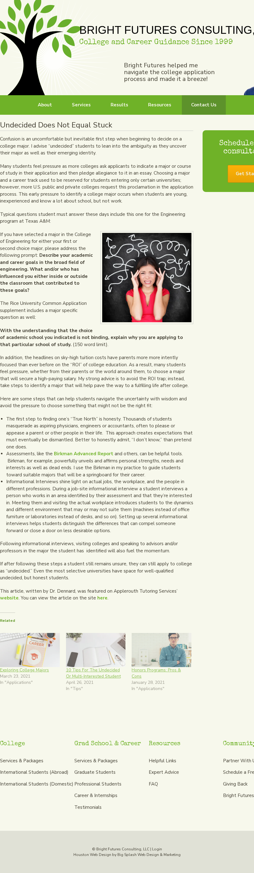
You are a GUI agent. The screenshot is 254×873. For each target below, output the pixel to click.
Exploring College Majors (24, 670)
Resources (159, 105)
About (45, 105)
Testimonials (88, 807)
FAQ (153, 784)
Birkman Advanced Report (83, 454)
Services (81, 105)
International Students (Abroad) (34, 772)
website (9, 598)
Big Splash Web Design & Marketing (149, 854)
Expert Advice (164, 772)
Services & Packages (21, 761)
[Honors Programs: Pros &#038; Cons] (161, 650)
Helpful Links (162, 761)
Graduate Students (95, 772)
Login (157, 849)
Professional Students (97, 784)
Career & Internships (95, 795)
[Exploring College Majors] (30, 650)
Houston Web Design (92, 854)
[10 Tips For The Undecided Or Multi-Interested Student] (96, 650)
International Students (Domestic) (36, 784)
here (102, 598)
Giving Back (235, 784)
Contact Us (204, 105)
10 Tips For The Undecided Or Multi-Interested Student (93, 673)
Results (119, 105)
